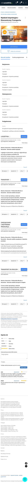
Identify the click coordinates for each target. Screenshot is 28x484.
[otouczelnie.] (6, 3)
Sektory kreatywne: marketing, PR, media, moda (11, 405)
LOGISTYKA (6, 136)
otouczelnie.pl (4, 475)
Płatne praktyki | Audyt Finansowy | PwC (9, 431)
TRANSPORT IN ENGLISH (10, 269)
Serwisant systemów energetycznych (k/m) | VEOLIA (12, 414)
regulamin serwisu (16, 365)
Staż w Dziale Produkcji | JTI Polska (8, 425)
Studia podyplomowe (18, 57)
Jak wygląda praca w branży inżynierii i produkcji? (11, 407)
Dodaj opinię (23, 367)
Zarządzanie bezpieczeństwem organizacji (12, 128)
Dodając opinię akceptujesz (10, 365)
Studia (3, 7)
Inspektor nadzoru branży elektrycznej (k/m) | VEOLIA (12, 418)
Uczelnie (20, 7)
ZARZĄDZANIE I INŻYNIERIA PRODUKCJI (6, 225)
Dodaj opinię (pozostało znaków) (9, 352)
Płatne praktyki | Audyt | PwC (7, 427)
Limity (21, 171)
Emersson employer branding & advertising (15, 481)
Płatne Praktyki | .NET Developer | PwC (9, 429)
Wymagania (4, 171)
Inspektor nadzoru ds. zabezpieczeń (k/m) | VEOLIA (12, 412)
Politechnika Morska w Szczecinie (9, 22)
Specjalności (13, 171)
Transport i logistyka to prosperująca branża (10, 404)
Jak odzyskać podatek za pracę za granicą (9, 401)
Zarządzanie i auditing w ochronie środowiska (13, 131)
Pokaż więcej (24, 142)
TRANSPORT (6, 180)
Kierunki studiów (12, 7)
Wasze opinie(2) (25, 479)
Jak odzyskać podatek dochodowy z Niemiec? (10, 403)
